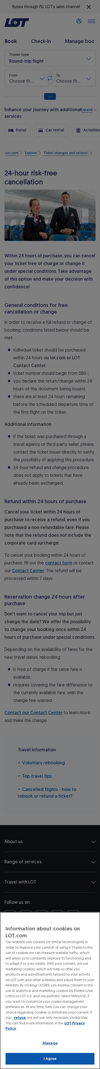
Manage (50, 1043)
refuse (20, 1017)
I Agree (50, 1059)
